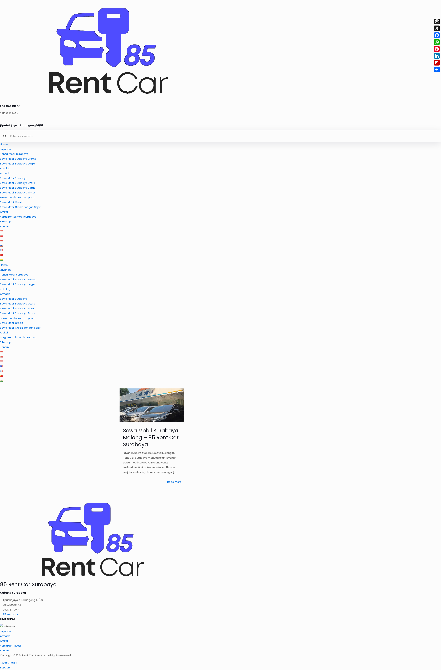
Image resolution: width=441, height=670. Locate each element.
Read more (174, 482)
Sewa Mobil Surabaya (13, 178)
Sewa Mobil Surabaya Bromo (18, 159)
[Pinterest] (436, 49)
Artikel (4, 212)
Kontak (4, 226)
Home (4, 144)
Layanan (5, 149)
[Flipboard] (436, 62)
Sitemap (5, 221)
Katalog (5, 168)
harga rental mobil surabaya (18, 216)
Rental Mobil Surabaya (14, 154)
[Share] (436, 69)
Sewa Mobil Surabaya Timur (17, 192)
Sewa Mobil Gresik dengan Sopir (20, 207)
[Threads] (436, 21)
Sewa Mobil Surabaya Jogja (17, 163)
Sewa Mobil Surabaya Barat (17, 187)
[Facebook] (436, 35)
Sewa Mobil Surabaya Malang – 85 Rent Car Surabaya (151, 437)
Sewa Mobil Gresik (11, 202)
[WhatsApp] (436, 42)
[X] (436, 28)
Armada (5, 173)
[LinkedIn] (436, 55)
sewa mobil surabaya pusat (18, 197)
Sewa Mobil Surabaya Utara (17, 183)
